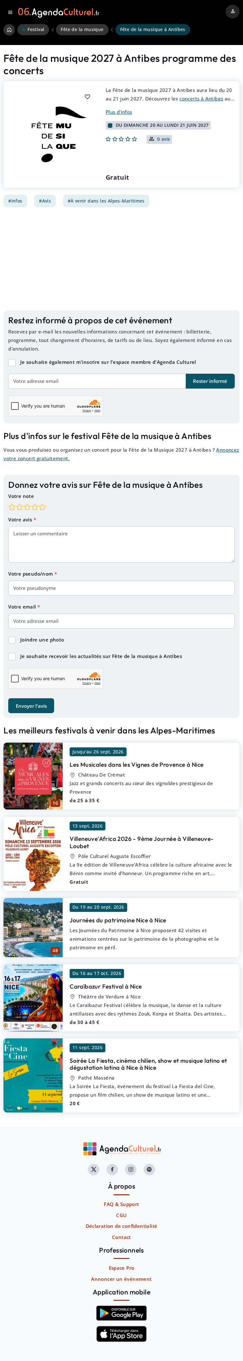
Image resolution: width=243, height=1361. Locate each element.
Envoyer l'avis (31, 706)
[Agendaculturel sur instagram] (130, 1169)
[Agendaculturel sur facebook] (112, 1169)
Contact (121, 1237)
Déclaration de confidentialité (122, 1226)
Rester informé (210, 381)
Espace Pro (121, 1268)
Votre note (21, 496)
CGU (121, 1215)
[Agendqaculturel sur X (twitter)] (93, 1169)
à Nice (136, 764)
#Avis (45, 201)
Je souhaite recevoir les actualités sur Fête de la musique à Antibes (101, 656)
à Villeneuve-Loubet (142, 842)
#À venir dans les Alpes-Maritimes (106, 201)
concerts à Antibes (201, 98)
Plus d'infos (119, 112)
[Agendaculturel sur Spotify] (149, 1169)
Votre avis (20, 519)
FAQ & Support (121, 1204)
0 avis (163, 139)
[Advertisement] (121, 258)
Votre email (22, 606)
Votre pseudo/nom (31, 574)
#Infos (15, 201)
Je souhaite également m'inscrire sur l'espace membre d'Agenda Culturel (108, 362)
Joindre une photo (42, 639)
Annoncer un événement (121, 1279)
